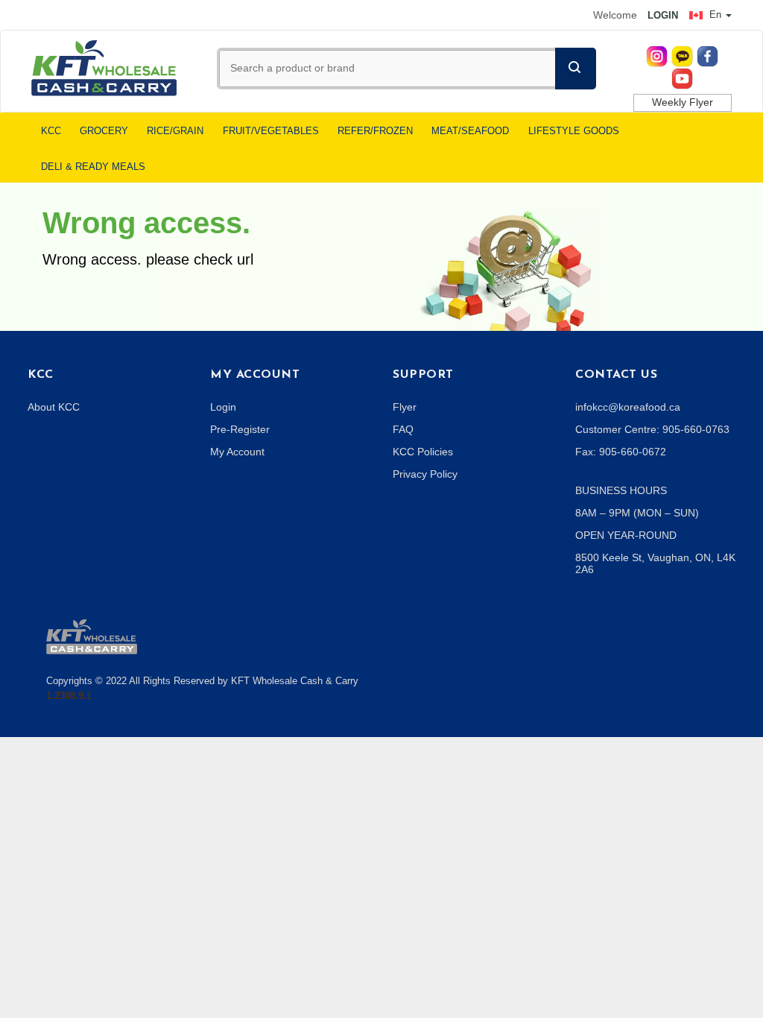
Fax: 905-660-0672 (620, 452)
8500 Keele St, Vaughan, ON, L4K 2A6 (655, 563)
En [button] (715, 14)
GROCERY (104, 131)
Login (223, 407)
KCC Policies (423, 452)
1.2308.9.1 (69, 695)
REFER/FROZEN (375, 131)
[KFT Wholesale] (104, 67)
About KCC (54, 407)
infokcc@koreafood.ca (627, 407)
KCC (51, 131)
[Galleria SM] (91, 636)
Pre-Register (240, 429)
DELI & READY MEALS (93, 167)
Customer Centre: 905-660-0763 (652, 429)
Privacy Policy (425, 474)
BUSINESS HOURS (621, 490)
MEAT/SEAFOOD (470, 131)
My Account (237, 452)
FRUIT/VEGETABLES (271, 131)
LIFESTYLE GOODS (573, 131)
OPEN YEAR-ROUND (626, 535)
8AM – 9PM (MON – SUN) (637, 513)
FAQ (403, 429)
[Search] (575, 68)
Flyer (405, 407)
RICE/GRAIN (175, 131)
